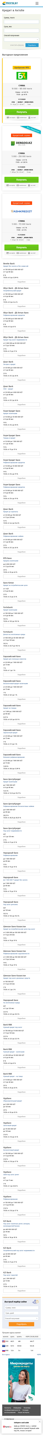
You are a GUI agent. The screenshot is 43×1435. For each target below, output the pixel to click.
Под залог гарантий (10, 1275)
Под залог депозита (10, 904)
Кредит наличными (10, 413)
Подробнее (22, 282)
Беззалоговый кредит (11, 1150)
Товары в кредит (9, 438)
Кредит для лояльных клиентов (14, 659)
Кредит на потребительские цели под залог (19, 929)
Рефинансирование (10, 855)
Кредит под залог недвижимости (15, 340)
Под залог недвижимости (12, 831)
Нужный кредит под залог (12, 1027)
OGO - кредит (8, 389)
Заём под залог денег (11, 1175)
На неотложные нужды (11, 1003)
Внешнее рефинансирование (14, 757)
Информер (17, 1408)
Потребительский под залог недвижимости (19, 1251)
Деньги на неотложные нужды (14, 634)
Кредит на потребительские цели (15, 585)
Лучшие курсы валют (11, 1333)
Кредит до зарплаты (10, 512)
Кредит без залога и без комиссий (15, 266)
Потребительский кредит (12, 291)
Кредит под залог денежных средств (16, 978)
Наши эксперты (23, 1412)
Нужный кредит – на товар (13, 1076)
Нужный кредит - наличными (13, 1052)
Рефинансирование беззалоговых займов (18, 806)
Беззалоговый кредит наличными (15, 684)
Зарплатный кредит (10, 733)
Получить (22, 112)
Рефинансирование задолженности (16, 954)
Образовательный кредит (12, 1101)
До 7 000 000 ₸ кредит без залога (15, 880)
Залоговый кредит (10, 1125)
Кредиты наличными (10, 561)
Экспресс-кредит (9, 364)
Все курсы (6, 1355)
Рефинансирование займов (13, 536)
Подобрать (32, 45)
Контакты (7, 1408)
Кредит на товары (9, 708)
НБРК (39, 1355)
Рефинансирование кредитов (14, 315)
